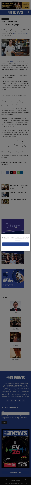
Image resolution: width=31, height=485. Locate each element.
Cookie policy (17, 240)
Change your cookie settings (15, 247)
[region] (15, 242)
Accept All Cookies (15, 244)
